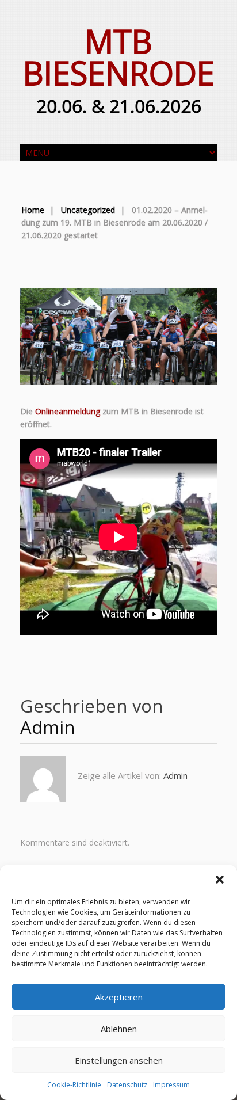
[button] (219, 879)
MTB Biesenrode (119, 56)
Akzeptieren (119, 997)
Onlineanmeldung (67, 411)
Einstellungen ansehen (119, 1060)
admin (47, 727)
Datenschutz (127, 1085)
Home (32, 209)
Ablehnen (119, 1028)
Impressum (171, 1085)
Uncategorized (88, 209)
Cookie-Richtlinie (74, 1085)
